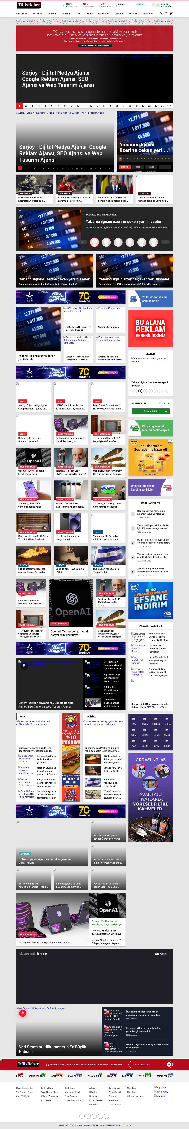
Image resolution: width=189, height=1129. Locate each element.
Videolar (119, 13)
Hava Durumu (75, 1075)
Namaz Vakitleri (36, 1075)
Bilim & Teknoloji (151, 167)
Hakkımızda (63, 1125)
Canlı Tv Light (22, 1096)
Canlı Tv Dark (46, 1088)
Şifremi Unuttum (135, 1096)
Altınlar (92, 1088)
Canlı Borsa (70, 1088)
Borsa (19, 1075)
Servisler (37, 13)
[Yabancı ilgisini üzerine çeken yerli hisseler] (38, 329)
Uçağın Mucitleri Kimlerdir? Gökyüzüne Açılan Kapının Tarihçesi (106, 941)
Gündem (52, 13)
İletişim (73, 1125)
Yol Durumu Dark (24, 1092)
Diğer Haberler (138, 167)
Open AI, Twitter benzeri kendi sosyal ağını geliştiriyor (107, 923)
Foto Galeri (103, 13)
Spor (78, 13)
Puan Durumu (95, 1075)
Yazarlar (133, 13)
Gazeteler (148, 13)
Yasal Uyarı (126, 1125)
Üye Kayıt (131, 1092)
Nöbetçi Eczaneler (49, 1096)
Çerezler (94, 1125)
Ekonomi (66, 13)
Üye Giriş (131, 1088)
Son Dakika (21, 13)
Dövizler (93, 1092)
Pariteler (127, 1075)
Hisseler (112, 1075)
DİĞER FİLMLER (161, 954)
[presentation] (168, 105)
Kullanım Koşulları (113, 1125)
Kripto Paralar (165, 1075)
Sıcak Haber (115, 1104)
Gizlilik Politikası (83, 1125)
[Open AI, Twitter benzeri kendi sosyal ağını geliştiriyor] (107, 905)
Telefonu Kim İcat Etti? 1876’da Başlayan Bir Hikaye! (107, 932)
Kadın (90, 13)
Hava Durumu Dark (25, 1088)
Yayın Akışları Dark (49, 1092)
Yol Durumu (145, 1075)
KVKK (102, 1125)
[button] (19, 105)
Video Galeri (115, 1092)
